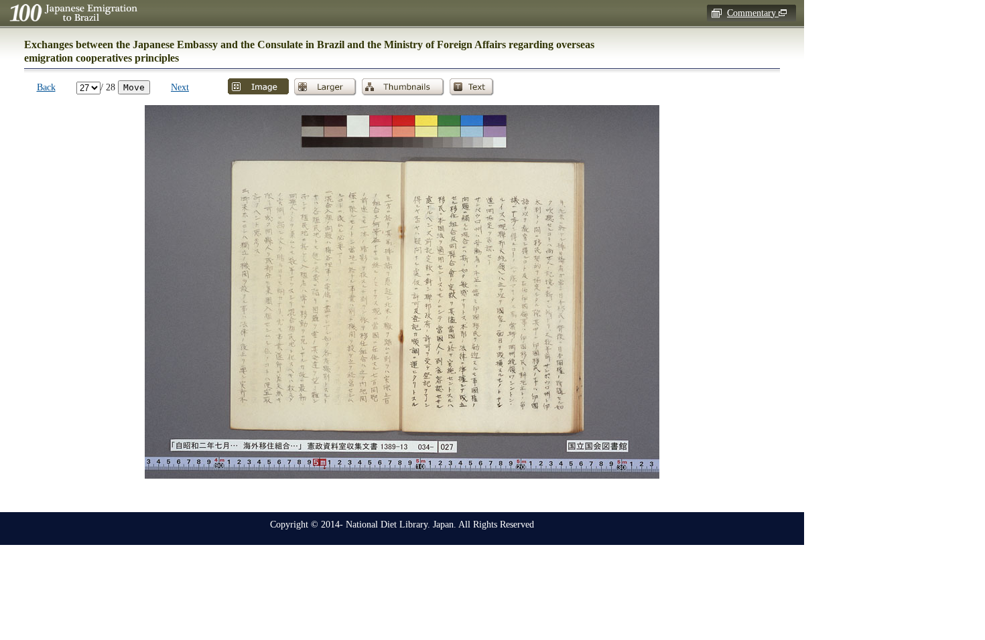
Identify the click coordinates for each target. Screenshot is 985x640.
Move (134, 87)
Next (180, 87)
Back (46, 87)
